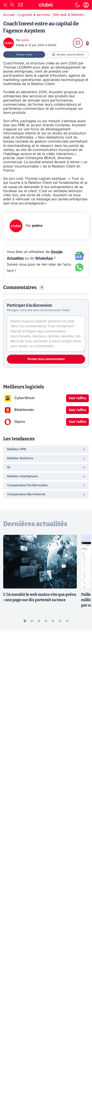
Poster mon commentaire (46, 359)
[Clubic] (46, 5)
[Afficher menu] (5, 5)
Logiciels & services (34, 15)
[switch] (77, 5)
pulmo (25, 40)
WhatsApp (44, 258)
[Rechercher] (12, 5)
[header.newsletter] (20, 5)
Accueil (9, 15)
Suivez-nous (24, 54)
